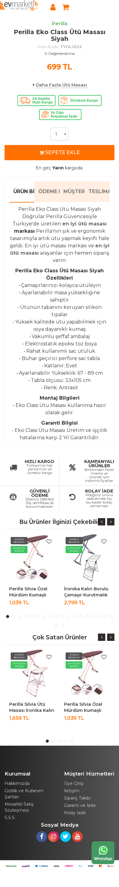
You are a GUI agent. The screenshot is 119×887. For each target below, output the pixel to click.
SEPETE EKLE (62, 152)
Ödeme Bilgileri (49, 191)
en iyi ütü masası (84, 224)
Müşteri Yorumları (74, 191)
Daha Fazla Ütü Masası (61, 85)
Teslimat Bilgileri (99, 191)
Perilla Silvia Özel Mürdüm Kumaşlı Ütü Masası (28, 595)
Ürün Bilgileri (23, 191)
